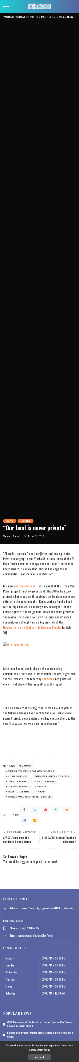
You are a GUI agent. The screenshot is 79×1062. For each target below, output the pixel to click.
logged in (26, 861)
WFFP (41, 791)
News (10, 521)
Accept (39, 1057)
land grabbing (45, 781)
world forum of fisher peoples (30, 796)
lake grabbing (18, 781)
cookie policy (43, 1050)
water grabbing (19, 791)
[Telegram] (24, 820)
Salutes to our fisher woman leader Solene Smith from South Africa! (40, 1035)
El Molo (25, 765)
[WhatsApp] (56, 810)
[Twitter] (35, 810)
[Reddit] (66, 810)
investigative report (25, 586)
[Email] (35, 820)
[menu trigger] (7, 6)
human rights (18, 776)
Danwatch (48, 679)
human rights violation (52, 776)
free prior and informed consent (31, 771)
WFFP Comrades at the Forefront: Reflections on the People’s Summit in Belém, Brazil (40, 1024)
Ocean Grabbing (18, 786)
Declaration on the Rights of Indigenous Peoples (32, 627)
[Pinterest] (45, 810)
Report (25, 521)
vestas (42, 786)
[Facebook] (24, 810)
